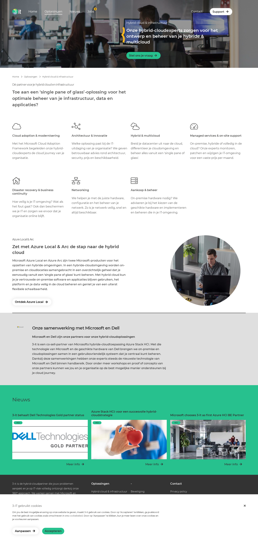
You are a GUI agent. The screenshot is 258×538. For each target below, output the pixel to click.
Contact (197, 11)
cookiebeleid (76, 515)
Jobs (91, 11)
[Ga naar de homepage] (16, 13)
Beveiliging (138, 491)
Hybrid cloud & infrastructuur (57, 76)
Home (32, 11)
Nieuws (75, 11)
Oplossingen (53, 11)
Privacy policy (178, 491)
